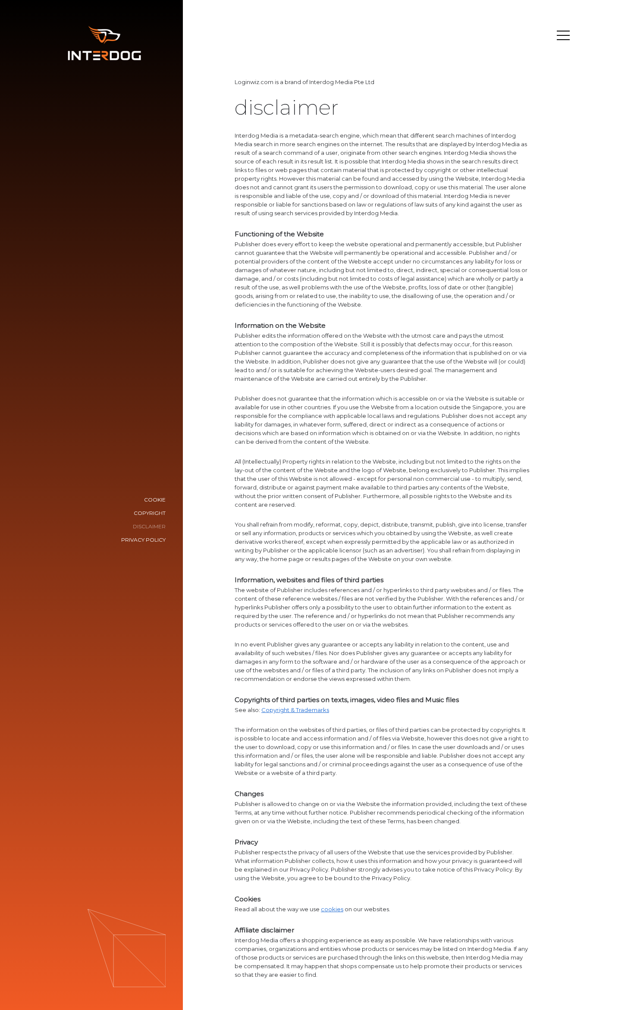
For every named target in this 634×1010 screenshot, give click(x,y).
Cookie (155, 499)
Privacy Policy (143, 539)
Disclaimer (149, 526)
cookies (332, 909)
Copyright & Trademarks (295, 709)
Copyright (150, 513)
